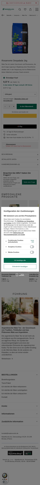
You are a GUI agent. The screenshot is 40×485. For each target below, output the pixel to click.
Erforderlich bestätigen (20, 266)
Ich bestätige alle (20, 260)
